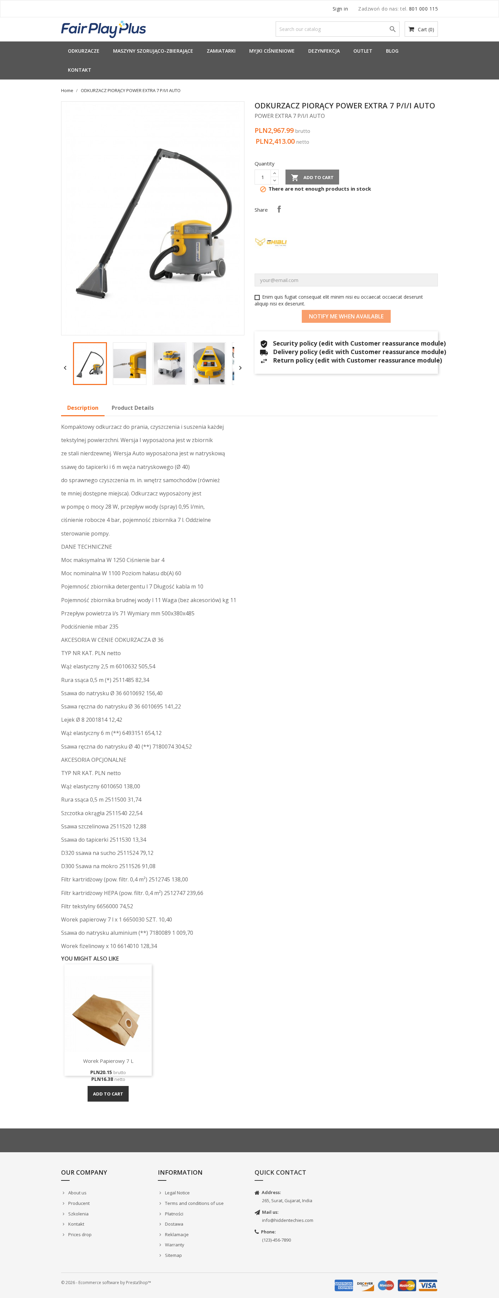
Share (279, 209)
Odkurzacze (83, 51)
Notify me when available (346, 316)
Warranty (174, 1245)
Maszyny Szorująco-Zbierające (153, 51)
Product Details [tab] (133, 407)
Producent (78, 1203)
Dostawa (173, 1224)
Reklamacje (176, 1234)
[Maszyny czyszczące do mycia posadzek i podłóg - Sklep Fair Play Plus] (103, 28)
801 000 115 (423, 8)
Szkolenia (78, 1214)
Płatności (173, 1214)
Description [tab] (82, 407)
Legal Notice (177, 1193)
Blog (392, 51)
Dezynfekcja (324, 51)
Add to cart (312, 178)
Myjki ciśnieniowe (272, 51)
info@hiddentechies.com (287, 1220)
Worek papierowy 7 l (108, 1060)
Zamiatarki (221, 51)
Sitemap (173, 1255)
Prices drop (79, 1234)
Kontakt (79, 70)
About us (77, 1193)
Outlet (362, 51)
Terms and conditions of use (194, 1203)
